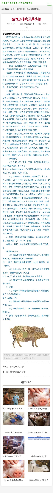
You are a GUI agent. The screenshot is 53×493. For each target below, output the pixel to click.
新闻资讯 (20, 9)
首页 (13, 9)
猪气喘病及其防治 (17, 372)
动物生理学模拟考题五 (38, 480)
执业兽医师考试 (33, 9)
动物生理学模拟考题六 (13, 480)
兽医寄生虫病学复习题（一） (13, 456)
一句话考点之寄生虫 (13, 432)
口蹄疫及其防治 (17, 367)
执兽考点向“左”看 (38, 456)
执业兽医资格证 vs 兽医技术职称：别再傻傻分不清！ (13, 409)
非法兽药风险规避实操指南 (39, 432)
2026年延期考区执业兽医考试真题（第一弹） (39, 409)
